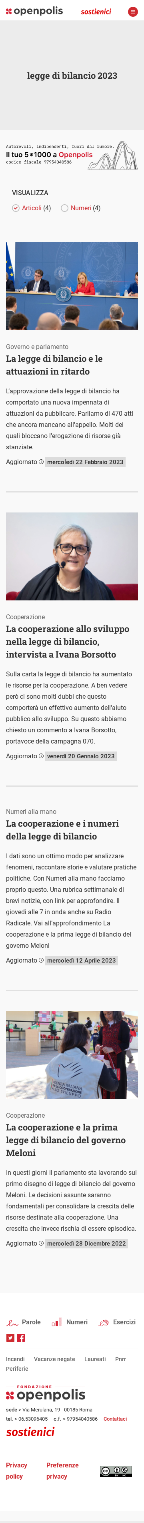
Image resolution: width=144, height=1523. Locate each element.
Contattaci (115, 1419)
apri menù (133, 12)
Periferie (17, 1369)
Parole (31, 1322)
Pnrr (120, 1359)
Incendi (15, 1359)
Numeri (77, 1322)
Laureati (95, 1359)
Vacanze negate (54, 1359)
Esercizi (124, 1322)
